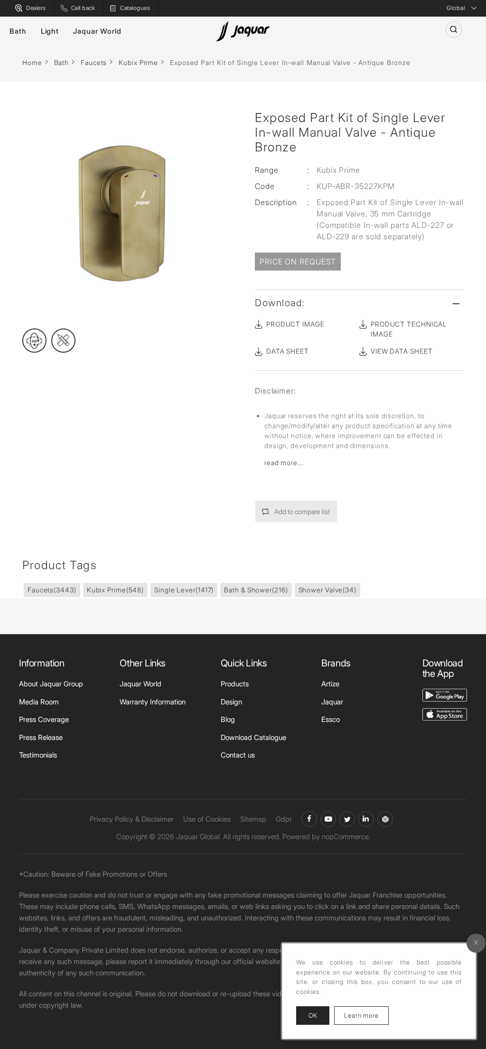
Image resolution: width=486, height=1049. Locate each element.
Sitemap (253, 819)
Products (235, 683)
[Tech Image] (63, 340)
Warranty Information (153, 701)
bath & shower (256, 590)
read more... (283, 463)
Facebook (309, 819)
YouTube (328, 819)
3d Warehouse (385, 819)
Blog (228, 719)
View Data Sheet (402, 351)
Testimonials (38, 754)
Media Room (39, 701)
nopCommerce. (346, 836)
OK (312, 1015)
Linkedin (366, 819)
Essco (330, 719)
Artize (330, 683)
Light (50, 31)
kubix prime (115, 590)
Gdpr (284, 819)
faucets (52, 590)
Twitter (347, 819)
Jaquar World (97, 31)
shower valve (327, 590)
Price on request (298, 261)
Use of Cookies (207, 819)
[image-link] (444, 694)
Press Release (41, 737)
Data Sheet (287, 351)
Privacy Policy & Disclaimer (132, 819)
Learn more (366, 1015)
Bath (18, 31)
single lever (184, 590)
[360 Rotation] (34, 340)
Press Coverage (44, 719)
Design (231, 701)
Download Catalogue (253, 737)
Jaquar (332, 701)
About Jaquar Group (51, 683)
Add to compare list (302, 511)
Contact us (238, 754)
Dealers (36, 7)
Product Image (295, 324)
